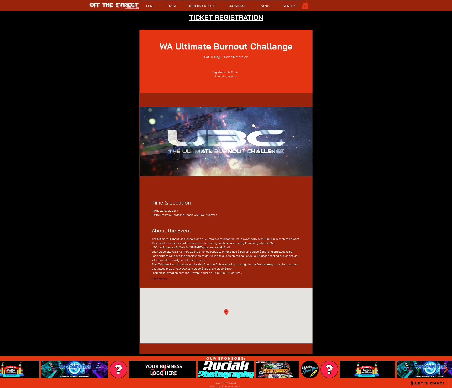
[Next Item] (446, 369)
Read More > (159, 279)
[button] (305, 5)
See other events (226, 76)
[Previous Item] (6, 369)
